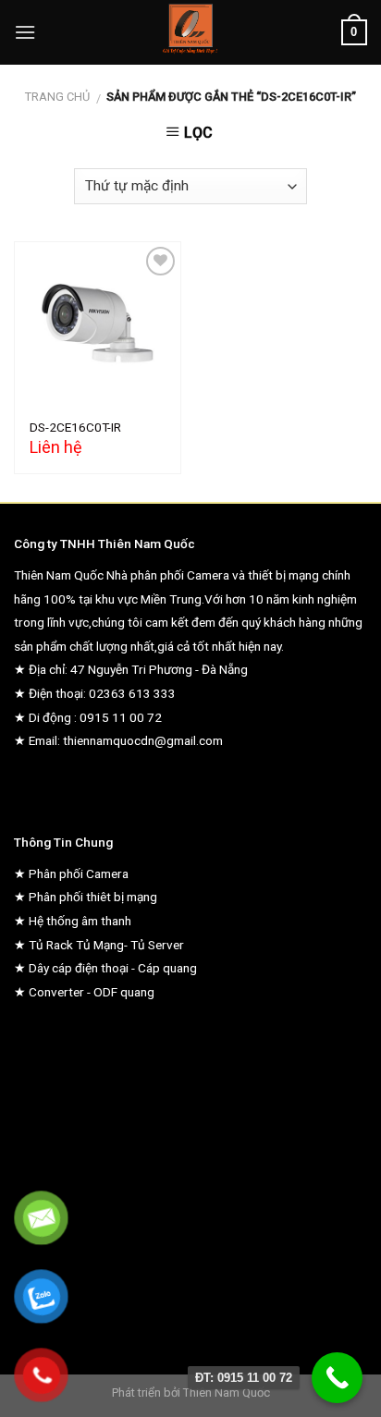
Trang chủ (57, 97)
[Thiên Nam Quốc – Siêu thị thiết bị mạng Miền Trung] (191, 32)
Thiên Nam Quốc (226, 1392)
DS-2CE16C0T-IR (75, 427)
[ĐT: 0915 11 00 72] (337, 1377)
